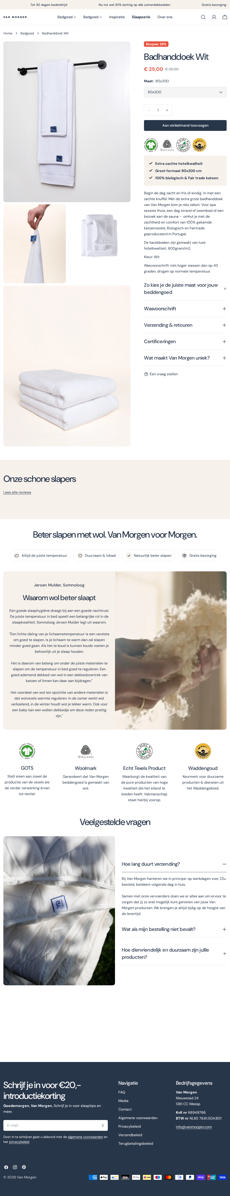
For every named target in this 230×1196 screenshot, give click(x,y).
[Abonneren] (102, 1125)
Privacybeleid (129, 1126)
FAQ (121, 1092)
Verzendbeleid (130, 1135)
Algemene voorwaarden (137, 1118)
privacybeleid (19, 1142)
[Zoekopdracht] (203, 17)
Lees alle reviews (17, 492)
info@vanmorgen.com (194, 1126)
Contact (125, 1109)
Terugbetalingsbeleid (135, 1143)
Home (7, 33)
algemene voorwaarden (85, 1137)
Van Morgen (26, 1177)
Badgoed (27, 33)
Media (123, 1100)
